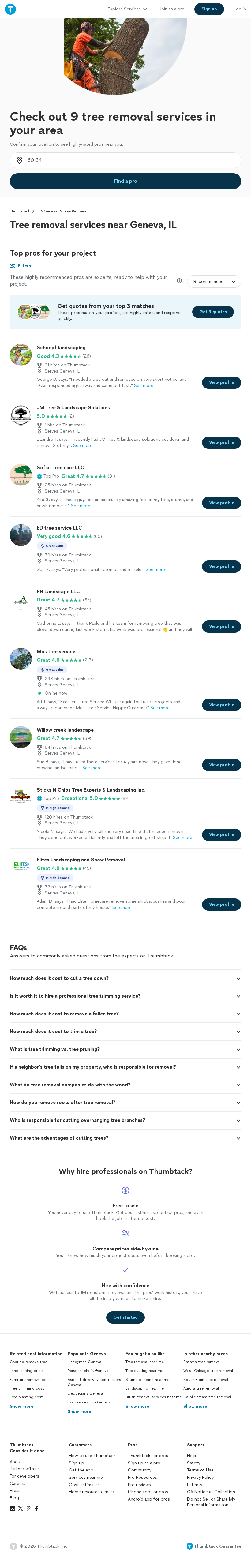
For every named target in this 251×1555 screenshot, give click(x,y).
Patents (194, 1484)
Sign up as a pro (144, 1463)
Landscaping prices (27, 1371)
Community (139, 1470)
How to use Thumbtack (92, 1455)
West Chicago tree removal (208, 1371)
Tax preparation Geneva (89, 1402)
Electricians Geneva (85, 1393)
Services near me (86, 1477)
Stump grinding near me (147, 1379)
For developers (24, 1476)
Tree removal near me (145, 1362)
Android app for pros (149, 1499)
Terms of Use (200, 1470)
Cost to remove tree (28, 1362)
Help (191, 1455)
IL (37, 211)
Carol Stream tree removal (207, 1397)
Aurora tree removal (201, 1388)
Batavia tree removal (202, 1362)
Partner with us (25, 1468)
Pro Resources (142, 1477)
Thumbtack (20, 211)
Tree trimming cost (27, 1388)
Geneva (50, 211)
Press (15, 1490)
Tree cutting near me (144, 1371)
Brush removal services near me (154, 1397)
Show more (21, 1406)
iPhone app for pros (148, 1491)
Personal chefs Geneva (88, 1371)
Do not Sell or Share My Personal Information (211, 1502)
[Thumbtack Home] (10, 9)
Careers (17, 1483)
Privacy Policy (200, 1477)
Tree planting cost (26, 1397)
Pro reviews (139, 1484)
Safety (193, 1463)
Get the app (81, 1470)
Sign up (76, 1463)
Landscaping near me (145, 1388)
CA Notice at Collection (211, 1491)
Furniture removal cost (30, 1379)
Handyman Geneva (84, 1362)
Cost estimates (84, 1484)
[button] (48, 476)
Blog (14, 1498)
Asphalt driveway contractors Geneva (94, 1382)
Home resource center (91, 1491)
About (16, 1461)
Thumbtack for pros (148, 1455)
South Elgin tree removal (205, 1379)
